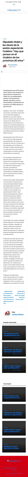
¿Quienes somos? (13, 473)
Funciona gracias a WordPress (10, 468)
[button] (23, 30)
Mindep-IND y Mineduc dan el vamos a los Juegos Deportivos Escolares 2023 (20, 295)
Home (7, 473)
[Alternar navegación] (13, 30)
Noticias (6, 331)
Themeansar (14, 470)
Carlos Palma (13, 64)
